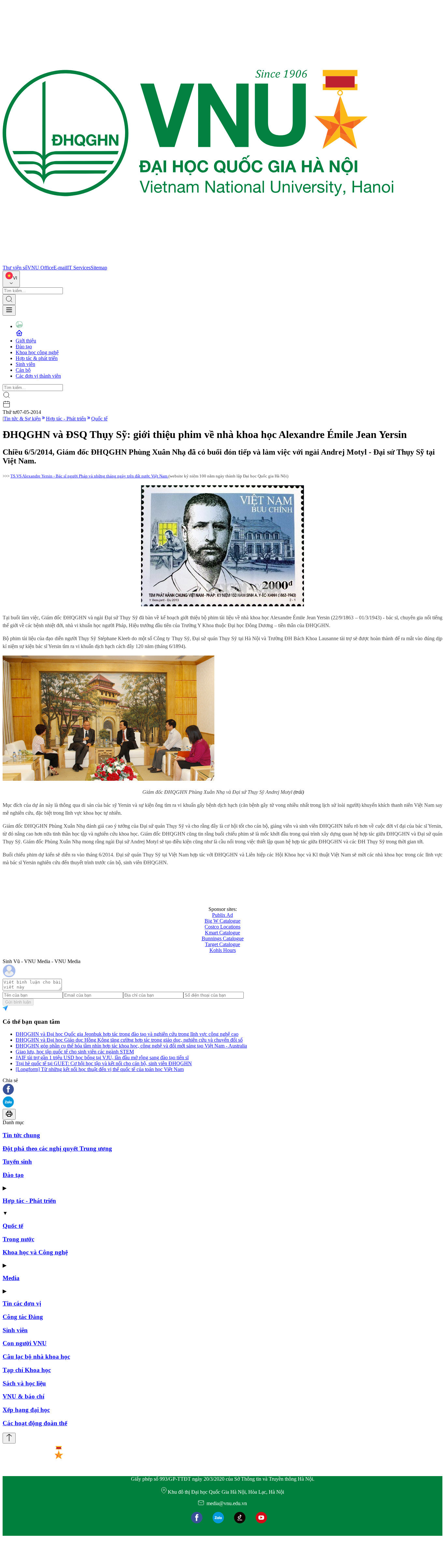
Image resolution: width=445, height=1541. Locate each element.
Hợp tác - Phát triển (66, 418)
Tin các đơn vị (22, 1303)
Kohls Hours (222, 950)
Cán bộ (23, 370)
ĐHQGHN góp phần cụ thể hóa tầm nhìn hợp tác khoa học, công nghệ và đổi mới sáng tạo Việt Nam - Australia (131, 1046)
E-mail (60, 267)
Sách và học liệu (24, 1383)
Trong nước (18, 1239)
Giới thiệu (26, 340)
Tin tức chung (21, 1135)
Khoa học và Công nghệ (35, 1252)
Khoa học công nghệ (37, 352)
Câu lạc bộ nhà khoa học (36, 1356)
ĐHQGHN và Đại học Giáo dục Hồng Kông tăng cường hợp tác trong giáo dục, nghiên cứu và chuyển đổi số (129, 1040)
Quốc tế (99, 418)
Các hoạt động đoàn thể (35, 1423)
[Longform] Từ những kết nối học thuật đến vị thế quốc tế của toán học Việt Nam (100, 1069)
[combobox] (11, 279)
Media (11, 1278)
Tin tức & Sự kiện (22, 418)
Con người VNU (25, 1343)
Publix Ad (222, 915)
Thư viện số (15, 267)
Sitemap (99, 267)
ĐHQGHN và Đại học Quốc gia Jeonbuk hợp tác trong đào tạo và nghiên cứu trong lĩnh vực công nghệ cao (127, 1034)
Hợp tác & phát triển (37, 358)
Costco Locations (222, 926)
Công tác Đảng (23, 1316)
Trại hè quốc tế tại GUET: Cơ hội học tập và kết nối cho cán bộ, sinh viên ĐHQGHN (104, 1063)
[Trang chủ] (198, 261)
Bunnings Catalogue (223, 938)
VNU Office (40, 267)
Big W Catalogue (222, 921)
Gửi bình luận (18, 1002)
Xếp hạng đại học (26, 1409)
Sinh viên (25, 364)
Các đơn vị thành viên (38, 376)
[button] (222, 1089)
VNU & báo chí (23, 1396)
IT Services (79, 267)
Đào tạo (24, 346)
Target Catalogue (222, 944)
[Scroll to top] (9, 1438)
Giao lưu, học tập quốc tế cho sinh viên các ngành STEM (75, 1051)
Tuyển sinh (17, 1161)
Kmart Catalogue (222, 932)
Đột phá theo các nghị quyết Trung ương (57, 1148)
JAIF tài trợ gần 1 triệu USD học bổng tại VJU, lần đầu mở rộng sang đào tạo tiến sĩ (102, 1057)
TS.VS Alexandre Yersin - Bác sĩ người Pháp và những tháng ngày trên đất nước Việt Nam (89, 476)
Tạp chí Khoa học (27, 1370)
